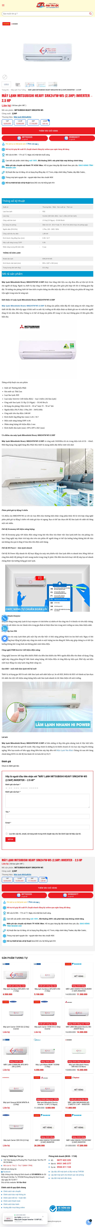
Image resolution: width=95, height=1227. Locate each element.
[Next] (88, 51)
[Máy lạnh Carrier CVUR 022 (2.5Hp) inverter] (16, 1013)
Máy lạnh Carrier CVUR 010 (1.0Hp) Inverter (47, 1028)
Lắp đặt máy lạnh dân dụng (61, 1178)
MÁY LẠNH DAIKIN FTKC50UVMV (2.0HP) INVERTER (78, 1141)
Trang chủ (5, 90)
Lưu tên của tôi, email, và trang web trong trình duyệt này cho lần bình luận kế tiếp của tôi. (45, 834)
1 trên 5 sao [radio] (6, 788)
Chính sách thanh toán (11, 1201)
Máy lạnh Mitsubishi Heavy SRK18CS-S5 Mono (79, 1066)
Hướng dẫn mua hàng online (14, 1208)
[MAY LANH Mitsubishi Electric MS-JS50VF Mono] (78, 1013)
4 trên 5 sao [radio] (24, 788)
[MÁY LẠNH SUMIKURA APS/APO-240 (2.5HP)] (16, 1050)
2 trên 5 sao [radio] (10, 788)
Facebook (7, 1172)
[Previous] (6, 51)
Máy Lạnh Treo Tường (18, 90)
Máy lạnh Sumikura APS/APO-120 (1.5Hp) (16, 990)
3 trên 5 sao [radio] (16, 788)
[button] (3, 5)
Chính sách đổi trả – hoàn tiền (14, 1198)
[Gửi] (90, 13)
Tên (7, 812)
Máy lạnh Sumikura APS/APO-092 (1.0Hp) (47, 990)
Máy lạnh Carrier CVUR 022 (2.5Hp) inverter (16, 1028)
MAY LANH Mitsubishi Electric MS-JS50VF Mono (79, 1028)
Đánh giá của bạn (13, 785)
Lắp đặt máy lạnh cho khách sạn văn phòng (67, 1175)
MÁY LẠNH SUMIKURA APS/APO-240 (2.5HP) (16, 1066)
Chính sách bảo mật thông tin (14, 1195)
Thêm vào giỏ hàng (48, 131)
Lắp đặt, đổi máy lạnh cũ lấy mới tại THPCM (67, 1172)
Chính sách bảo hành (11, 1204)
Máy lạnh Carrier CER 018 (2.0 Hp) (16, 1140)
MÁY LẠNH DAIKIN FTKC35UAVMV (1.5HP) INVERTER (79, 990)
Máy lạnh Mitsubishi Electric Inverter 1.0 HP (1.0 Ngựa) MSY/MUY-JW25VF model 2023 (47, 1103)
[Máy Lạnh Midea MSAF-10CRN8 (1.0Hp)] (47, 1050)
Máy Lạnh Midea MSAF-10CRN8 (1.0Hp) (47, 1066)
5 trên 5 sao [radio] (33, 788)
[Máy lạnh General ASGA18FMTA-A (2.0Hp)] (16, 1088)
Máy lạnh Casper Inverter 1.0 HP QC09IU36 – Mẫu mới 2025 (28, 1219)
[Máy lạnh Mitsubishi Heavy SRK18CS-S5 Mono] (78, 1050)
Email (8, 823)
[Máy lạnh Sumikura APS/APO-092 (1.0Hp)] (47, 975)
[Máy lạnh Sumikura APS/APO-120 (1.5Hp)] (16, 975)
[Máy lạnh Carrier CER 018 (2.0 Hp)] (16, 1126)
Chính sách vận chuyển (12, 1191)
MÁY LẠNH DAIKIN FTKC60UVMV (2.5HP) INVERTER (47, 1141)
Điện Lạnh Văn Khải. (64, 750)
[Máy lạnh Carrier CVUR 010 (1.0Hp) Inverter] (47, 1013)
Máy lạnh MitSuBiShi (22, 117)
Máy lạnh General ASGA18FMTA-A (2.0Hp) (16, 1103)
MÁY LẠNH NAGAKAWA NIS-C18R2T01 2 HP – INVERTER (79, 1103)
